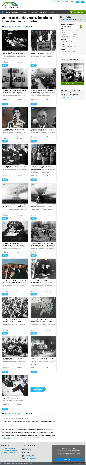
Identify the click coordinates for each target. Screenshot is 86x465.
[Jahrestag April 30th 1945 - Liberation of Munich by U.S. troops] (43, 50)
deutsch (64, 51)
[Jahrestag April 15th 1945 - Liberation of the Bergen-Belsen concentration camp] (43, 318)
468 (9, 26)
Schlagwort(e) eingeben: (67, 24)
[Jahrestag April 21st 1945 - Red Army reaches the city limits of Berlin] (43, 241)
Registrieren (60, 1)
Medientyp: (64, 39)
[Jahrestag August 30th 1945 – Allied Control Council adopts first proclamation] (15, 50)
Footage (64, 30)
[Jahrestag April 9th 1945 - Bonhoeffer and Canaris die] (15, 164)
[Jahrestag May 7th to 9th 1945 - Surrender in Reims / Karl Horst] (43, 278)
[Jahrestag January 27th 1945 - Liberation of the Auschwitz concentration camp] (43, 356)
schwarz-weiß (69, 46)
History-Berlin (75, 30)
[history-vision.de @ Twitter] (84, 2)
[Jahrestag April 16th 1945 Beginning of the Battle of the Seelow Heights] (15, 241)
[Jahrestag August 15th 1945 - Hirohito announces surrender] (15, 127)
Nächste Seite (38, 389)
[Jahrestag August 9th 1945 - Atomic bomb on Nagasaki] (43, 203)
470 (15, 26)
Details (4, 65)
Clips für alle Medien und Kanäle (9, 450)
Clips (63, 41)
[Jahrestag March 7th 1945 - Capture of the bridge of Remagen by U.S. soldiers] (15, 203)
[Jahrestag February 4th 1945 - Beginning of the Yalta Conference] (15, 356)
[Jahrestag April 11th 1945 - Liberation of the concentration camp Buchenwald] (15, 279)
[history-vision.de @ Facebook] (82, 2)
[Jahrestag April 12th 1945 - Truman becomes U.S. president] (43, 127)
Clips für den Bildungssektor (8, 448)
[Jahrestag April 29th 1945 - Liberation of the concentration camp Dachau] (15, 88)
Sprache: (63, 49)
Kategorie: (63, 28)
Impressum (26, 463)
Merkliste (66, 1)
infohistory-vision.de (66, 97)
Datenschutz (20, 463)
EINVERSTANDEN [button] (68, 459)
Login (54, 1)
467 (6, 26)
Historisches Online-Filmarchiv (8, 456)
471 (19, 26)
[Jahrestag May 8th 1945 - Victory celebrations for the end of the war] (15, 317)
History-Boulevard (66, 36)
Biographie (75, 34)
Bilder (74, 36)
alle (71, 41)
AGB (72, 1)
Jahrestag (64, 34)
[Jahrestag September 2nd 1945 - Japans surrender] (15, 395)
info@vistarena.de (30, 456)
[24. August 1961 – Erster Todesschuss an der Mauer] (72, 81)
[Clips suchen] (81, 26)
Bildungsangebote (76, 32)
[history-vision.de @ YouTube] (79, 2)
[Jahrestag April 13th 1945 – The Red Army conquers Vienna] (43, 88)
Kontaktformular (5, 438)
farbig (63, 46)
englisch (69, 51)
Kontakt (12, 463)
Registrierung (45, 437)
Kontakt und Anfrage (6, 458)
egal (75, 46)
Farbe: (62, 44)
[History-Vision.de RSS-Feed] (77, 2)
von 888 (28, 26)
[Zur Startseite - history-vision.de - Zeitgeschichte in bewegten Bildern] (9, 8)
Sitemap (30, 463)
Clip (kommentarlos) (66, 32)
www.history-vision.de (31, 458)
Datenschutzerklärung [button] (75, 454)
